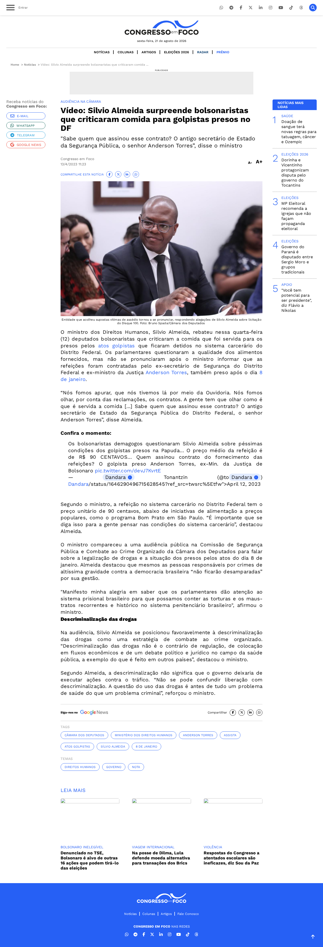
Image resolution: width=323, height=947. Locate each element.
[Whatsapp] (221, 7)
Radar (202, 52)
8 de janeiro (146, 746)
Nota (136, 767)
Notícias (102, 52)
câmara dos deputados (84, 735)
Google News (29, 145)
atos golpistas (116, 346)
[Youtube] (281, 7)
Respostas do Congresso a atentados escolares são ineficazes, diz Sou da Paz (231, 857)
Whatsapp (25, 125)
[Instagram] (270, 7)
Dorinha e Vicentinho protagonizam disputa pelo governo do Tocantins (295, 173)
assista (230, 735)
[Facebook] (241, 7)
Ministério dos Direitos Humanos (143, 735)
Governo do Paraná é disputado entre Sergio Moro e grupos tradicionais (297, 259)
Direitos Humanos (80, 767)
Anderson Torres (166, 372)
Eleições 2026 (176, 52)
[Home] (161, 27)
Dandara (115, 477)
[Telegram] (231, 7)
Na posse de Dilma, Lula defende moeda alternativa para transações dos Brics (161, 857)
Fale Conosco (188, 914)
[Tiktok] (291, 7)
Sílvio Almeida (113, 746)
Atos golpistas (77, 746)
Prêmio (223, 52)
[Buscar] (313, 7)
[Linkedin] (260, 7)
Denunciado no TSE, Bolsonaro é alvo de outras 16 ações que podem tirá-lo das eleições (90, 860)
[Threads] (301, 7)
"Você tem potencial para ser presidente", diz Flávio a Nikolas (296, 300)
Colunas (125, 52)
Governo (113, 767)
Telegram (26, 135)
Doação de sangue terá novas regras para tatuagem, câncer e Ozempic (298, 131)
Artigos (149, 52)
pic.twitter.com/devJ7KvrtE (128, 471)
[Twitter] (251, 7)
